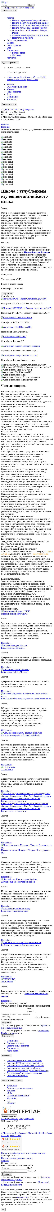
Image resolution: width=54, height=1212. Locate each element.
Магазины (11, 1098)
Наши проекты (14, 45)
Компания (6, 1036)
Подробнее (6, 643)
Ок (3, 1209)
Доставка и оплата (15, 1043)
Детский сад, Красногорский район (18, 882)
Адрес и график (9, 63)
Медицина (12, 1085)
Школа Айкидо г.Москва (13, 648)
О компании (12, 50)
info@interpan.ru (26, 8)
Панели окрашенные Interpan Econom (29, 20)
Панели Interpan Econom (36, 252)
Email (30, 1011)
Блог (9, 48)
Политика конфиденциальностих (17, 1158)
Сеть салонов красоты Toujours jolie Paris (20, 735)
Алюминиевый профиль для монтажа (30, 35)
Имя (29, 1008)
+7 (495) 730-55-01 (9, 8)
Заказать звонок (9, 10)
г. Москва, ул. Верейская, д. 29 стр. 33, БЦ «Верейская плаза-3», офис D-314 (26, 78)
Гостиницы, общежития (18, 1095)
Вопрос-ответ (18, 53)
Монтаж (10, 43)
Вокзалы (11, 1090)
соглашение (22, 1197)
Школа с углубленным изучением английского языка (26, 698)
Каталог (10, 18)
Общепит (11, 1103)
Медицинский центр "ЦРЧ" (14, 614)
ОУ (8, 1100)
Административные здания (20, 1088)
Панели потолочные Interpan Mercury (29, 28)
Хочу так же (7, 294)
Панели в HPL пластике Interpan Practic (30, 25)
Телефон (31, 1171)
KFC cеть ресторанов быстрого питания (20, 945)
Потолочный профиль (22, 38)
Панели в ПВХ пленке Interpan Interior (30, 23)
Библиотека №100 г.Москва (14, 672)
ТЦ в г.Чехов (7, 769)
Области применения (17, 40)
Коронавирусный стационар (14, 911)
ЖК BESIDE (7, 981)
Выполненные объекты (18, 1046)
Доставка (16, 55)
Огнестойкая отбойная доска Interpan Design (27, 1070)
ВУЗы (9, 1093)
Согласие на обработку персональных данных (23, 1153)
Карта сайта (12, 1051)
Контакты (11, 58)
